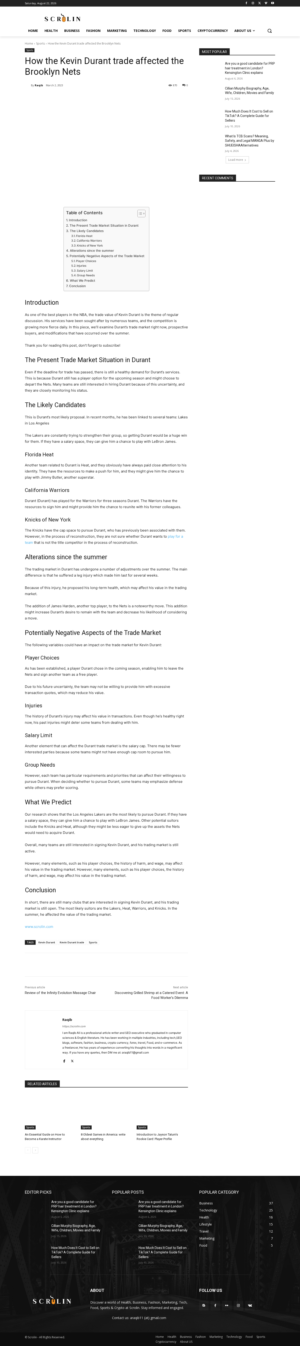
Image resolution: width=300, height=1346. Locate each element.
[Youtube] (272, 3)
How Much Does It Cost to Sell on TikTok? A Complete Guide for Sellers (249, 115)
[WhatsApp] (91, 97)
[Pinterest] (80, 97)
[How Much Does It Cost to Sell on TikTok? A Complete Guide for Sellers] (210, 117)
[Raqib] (28, 85)
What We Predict (82, 280)
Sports (40, 43)
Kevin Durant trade (72, 942)
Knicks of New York (90, 245)
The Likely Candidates (87, 231)
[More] (102, 97)
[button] (269, 30)
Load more (235, 160)
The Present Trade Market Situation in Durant (104, 225)
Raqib (39, 85)
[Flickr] (226, 1305)
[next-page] (35, 1150)
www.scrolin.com (39, 926)
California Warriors (89, 240)
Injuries (81, 265)
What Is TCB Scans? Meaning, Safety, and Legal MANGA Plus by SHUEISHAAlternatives (249, 140)
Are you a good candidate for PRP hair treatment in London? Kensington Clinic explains (250, 68)
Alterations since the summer (92, 250)
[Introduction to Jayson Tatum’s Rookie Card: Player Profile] (162, 1111)
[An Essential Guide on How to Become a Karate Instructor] (50, 1111)
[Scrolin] (52, 1300)
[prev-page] (28, 1150)
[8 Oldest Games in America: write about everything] (106, 1111)
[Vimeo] (266, 3)
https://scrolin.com (74, 1026)
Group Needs (86, 275)
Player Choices (86, 261)
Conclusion (77, 286)
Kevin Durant (46, 942)
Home (29, 43)
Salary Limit (85, 270)
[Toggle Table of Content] (139, 213)
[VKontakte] (250, 1305)
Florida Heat (84, 236)
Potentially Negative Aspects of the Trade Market (107, 256)
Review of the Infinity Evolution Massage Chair (60, 993)
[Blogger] (203, 1305)
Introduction (78, 220)
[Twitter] (259, 3)
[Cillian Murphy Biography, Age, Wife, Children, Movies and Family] (210, 94)
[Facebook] (246, 3)
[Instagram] (253, 3)
